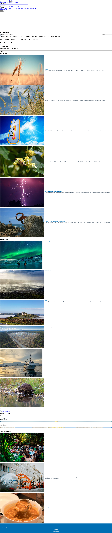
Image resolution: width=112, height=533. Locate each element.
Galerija (7, 9)
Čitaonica (2, 7)
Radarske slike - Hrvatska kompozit (15, 4)
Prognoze (10, 1)
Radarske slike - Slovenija (24, 4)
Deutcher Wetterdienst (5, 44)
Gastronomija (34, 8)
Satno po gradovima (3, 4)
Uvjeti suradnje (7, 12)
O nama (1, 12)
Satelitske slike (8, 4)
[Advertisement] (56, 22)
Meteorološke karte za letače (12, 6)
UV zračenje (14, 2)
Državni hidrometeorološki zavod (6, 411)
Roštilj (17, 2)
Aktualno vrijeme (3, 3)
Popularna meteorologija (3, 8)
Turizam (31, 8)
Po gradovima (2, 2)
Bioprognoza (10, 2)
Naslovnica (10, 0)
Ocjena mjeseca (15, 8)
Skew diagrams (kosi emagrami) (20, 6)
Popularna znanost (20, 8)
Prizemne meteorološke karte (4, 6)
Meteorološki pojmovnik (26, 8)
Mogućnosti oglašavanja (12, 12)
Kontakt (4, 12)
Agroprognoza (6, 2)
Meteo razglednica (2, 9)
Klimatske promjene (10, 8)
